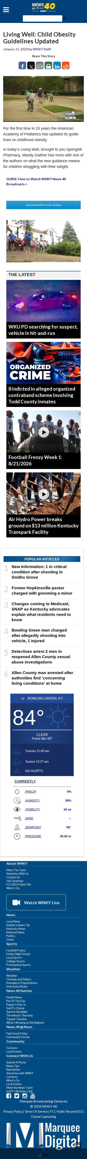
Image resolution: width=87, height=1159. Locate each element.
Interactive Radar (17, 986)
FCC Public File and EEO (66, 1111)
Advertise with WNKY (19, 1073)
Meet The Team (16, 870)
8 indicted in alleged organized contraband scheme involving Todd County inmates (41, 395)
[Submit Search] (65, 18)
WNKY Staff (42, 49)
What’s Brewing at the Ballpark (25, 1022)
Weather (11, 975)
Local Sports (14, 957)
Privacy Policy (12, 1111)
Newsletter (13, 1069)
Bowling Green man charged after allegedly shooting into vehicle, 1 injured (39, 635)
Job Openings (14, 881)
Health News (14, 997)
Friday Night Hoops (18, 954)
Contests (12, 1048)
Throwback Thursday (19, 1015)
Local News (13, 921)
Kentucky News (15, 928)
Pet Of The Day (16, 1001)
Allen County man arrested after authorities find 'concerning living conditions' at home (42, 678)
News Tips (12, 1066)
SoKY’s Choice (15, 1008)
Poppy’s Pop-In (16, 1004)
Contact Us (13, 877)
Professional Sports (18, 964)
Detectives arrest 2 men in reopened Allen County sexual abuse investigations (41, 656)
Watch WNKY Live (41, 902)
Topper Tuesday (16, 1019)
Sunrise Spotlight (16, 1011)
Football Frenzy (16, 950)
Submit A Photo (16, 1062)
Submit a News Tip (18, 925)
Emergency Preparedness (22, 983)
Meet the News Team (19, 1087)
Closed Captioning (43, 1116)
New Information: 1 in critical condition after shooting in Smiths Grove (39, 572)
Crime (10, 939)
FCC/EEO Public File (18, 884)
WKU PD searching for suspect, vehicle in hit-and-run (43, 330)
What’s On (12, 888)
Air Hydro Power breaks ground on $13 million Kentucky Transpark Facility (43, 525)
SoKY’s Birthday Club (19, 1091)
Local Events (14, 1051)
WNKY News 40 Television (43, 7)
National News (15, 932)
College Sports (15, 961)
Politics (10, 936)
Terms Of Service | (37, 1111)
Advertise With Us (17, 873)
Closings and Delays (18, 979)
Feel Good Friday (17, 1033)
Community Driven (18, 1037)
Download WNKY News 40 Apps (43, 205)
